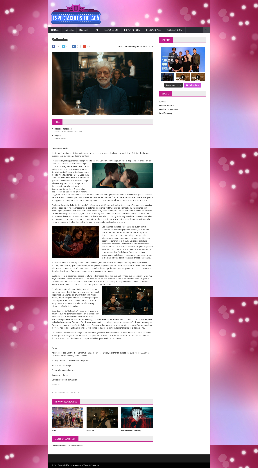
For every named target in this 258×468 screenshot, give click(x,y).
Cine (96, 29)
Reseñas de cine (111, 29)
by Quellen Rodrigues (129, 46)
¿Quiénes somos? (174, 29)
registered (60, 445)
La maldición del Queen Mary (131, 430)
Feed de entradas (166, 105)
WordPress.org (165, 113)
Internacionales (153, 29)
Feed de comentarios (168, 109)
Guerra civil (90, 430)
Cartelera (69, 29)
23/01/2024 (147, 46)
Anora (54, 430)
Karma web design (73, 465)
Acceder (162, 101)
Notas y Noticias (132, 29)
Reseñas (55, 29)
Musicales (84, 29)
